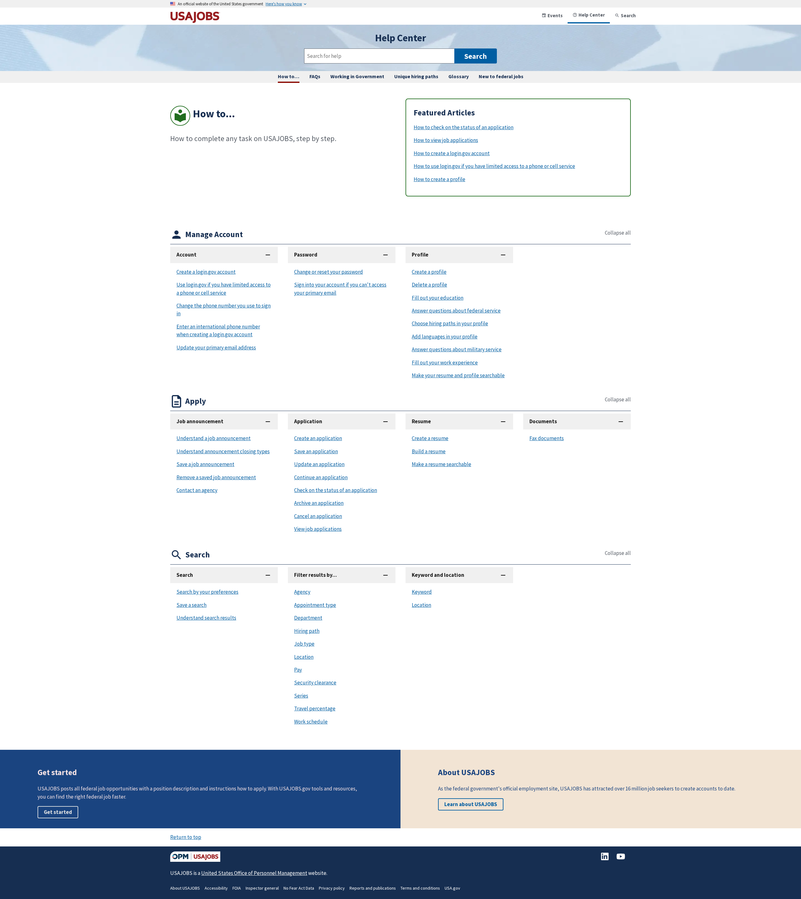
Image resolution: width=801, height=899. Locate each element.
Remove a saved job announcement (216, 477)
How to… (288, 76)
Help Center (592, 15)
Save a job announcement (205, 464)
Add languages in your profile (444, 336)
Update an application (319, 464)
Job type (304, 643)
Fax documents (546, 438)
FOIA (236, 888)
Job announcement (199, 421)
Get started (58, 812)
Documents (543, 421)
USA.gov (452, 888)
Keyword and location (438, 574)
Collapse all (618, 233)
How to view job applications (446, 140)
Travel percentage (314, 708)
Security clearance (315, 682)
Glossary (458, 76)
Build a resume (429, 451)
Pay (298, 669)
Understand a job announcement (213, 438)
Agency (302, 591)
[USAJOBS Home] (195, 20)
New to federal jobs (501, 76)
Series (301, 695)
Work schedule (311, 721)
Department (308, 617)
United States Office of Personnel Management (254, 873)
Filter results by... (315, 574)
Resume (421, 421)
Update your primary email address (216, 347)
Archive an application (319, 503)
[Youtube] (621, 859)
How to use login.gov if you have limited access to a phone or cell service (494, 166)
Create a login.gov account (206, 271)
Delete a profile (429, 284)
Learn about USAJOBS (470, 804)
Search (628, 15)
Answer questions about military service (457, 349)
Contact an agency (196, 490)
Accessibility (216, 888)
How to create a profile (439, 179)
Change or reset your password (328, 271)
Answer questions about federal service (456, 310)
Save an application (316, 451)
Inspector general (262, 888)
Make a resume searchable (441, 464)
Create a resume (430, 438)
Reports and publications (372, 888)
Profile (420, 254)
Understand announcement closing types (223, 451)
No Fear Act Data (298, 888)
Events (555, 15)
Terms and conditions (420, 888)
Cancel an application (318, 516)
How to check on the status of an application (463, 127)
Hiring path (306, 630)
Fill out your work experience (445, 362)
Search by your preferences (207, 591)
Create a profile (429, 271)
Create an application (318, 438)
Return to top (185, 837)
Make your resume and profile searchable (458, 375)
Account (186, 254)
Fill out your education (437, 297)
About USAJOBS (185, 888)
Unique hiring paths (416, 76)
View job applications (318, 529)
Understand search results (206, 617)
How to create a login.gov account (452, 153)
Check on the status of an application (335, 490)
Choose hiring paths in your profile (450, 323)
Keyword (422, 591)
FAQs (314, 76)
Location (304, 656)
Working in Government (357, 76)
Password (305, 254)
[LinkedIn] (605, 859)
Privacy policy (332, 888)
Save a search (191, 605)
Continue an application (321, 477)
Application (308, 421)
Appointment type (315, 605)
